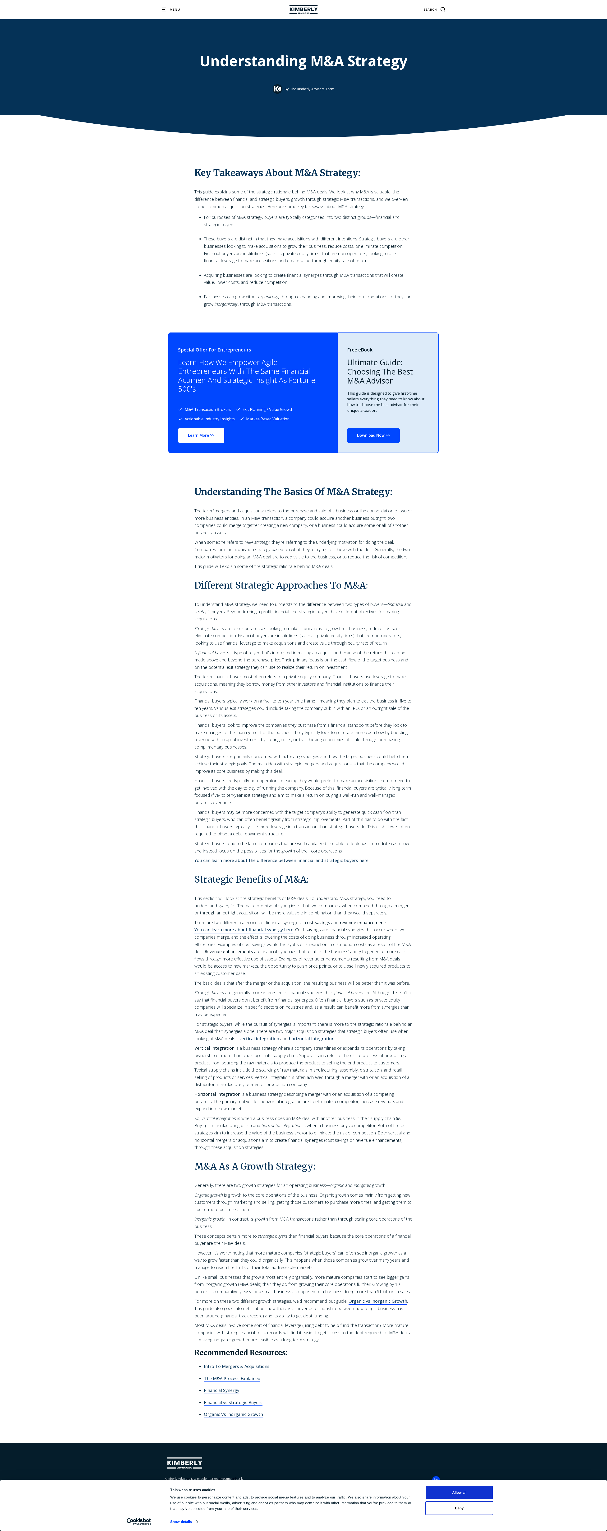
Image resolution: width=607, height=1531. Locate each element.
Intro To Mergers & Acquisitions (236, 1366)
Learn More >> (201, 435)
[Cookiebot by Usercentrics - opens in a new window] (139, 1521)
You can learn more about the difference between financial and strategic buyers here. (281, 860)
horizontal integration (311, 1038)
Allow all (459, 1492)
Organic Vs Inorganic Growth (233, 1414)
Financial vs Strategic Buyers (233, 1402)
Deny (459, 1508)
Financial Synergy (221, 1390)
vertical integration (259, 1038)
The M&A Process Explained (232, 1378)
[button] (171, 9)
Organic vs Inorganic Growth (378, 1301)
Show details (181, 1522)
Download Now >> (373, 435)
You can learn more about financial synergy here (243, 929)
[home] (303, 9)
